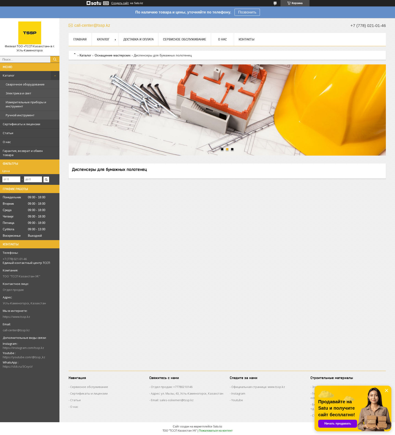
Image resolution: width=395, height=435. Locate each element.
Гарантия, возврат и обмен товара (23, 153)
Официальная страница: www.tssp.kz (258, 387)
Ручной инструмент (20, 115)
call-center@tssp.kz (16, 330)
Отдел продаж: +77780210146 (171, 387)
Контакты (246, 39)
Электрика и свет (18, 93)
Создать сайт (120, 3)
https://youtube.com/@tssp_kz (24, 357)
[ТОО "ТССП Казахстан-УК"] (29, 32)
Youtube (237, 400)
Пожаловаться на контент (216, 430)
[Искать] (54, 59)
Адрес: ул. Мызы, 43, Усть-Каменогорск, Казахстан (187, 393)
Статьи (8, 133)
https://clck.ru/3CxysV (18, 366)
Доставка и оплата (138, 39)
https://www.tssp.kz (16, 317)
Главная (80, 39)
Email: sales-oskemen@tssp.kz (172, 400)
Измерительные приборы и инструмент (26, 104)
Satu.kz (217, 426)
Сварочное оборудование (25, 84)
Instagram (238, 393)
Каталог (8, 75)
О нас (7, 142)
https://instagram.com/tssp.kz (23, 348)
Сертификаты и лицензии (21, 124)
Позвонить (247, 12)
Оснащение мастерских (113, 55)
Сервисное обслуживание (184, 39)
